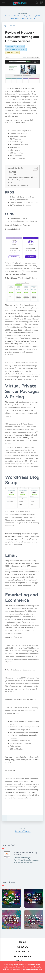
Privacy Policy (22, 956)
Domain (10, 46)
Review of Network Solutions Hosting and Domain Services (22, 36)
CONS (14, 175)
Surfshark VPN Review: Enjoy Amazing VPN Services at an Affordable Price (22, 17)
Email (10, 182)
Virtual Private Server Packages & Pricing (22, 177)
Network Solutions (16, 49)
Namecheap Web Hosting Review (25, 853)
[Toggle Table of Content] (34, 169)
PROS (14, 172)
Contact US (22, 951)
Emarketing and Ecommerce (18, 185)
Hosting (20, 46)
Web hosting (12, 53)
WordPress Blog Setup (16, 180)
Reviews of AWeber (22, 831)
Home (22, 942)
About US (22, 947)
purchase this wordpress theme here (27, 969)
